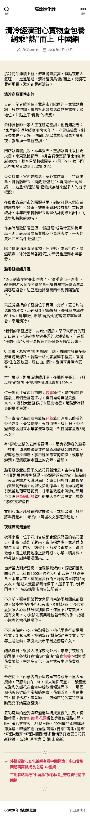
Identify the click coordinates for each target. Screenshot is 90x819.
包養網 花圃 (37, 718)
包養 (49, 392)
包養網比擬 (24, 496)
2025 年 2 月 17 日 (60, 49)
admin (34, 49)
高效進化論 (45, 9)
